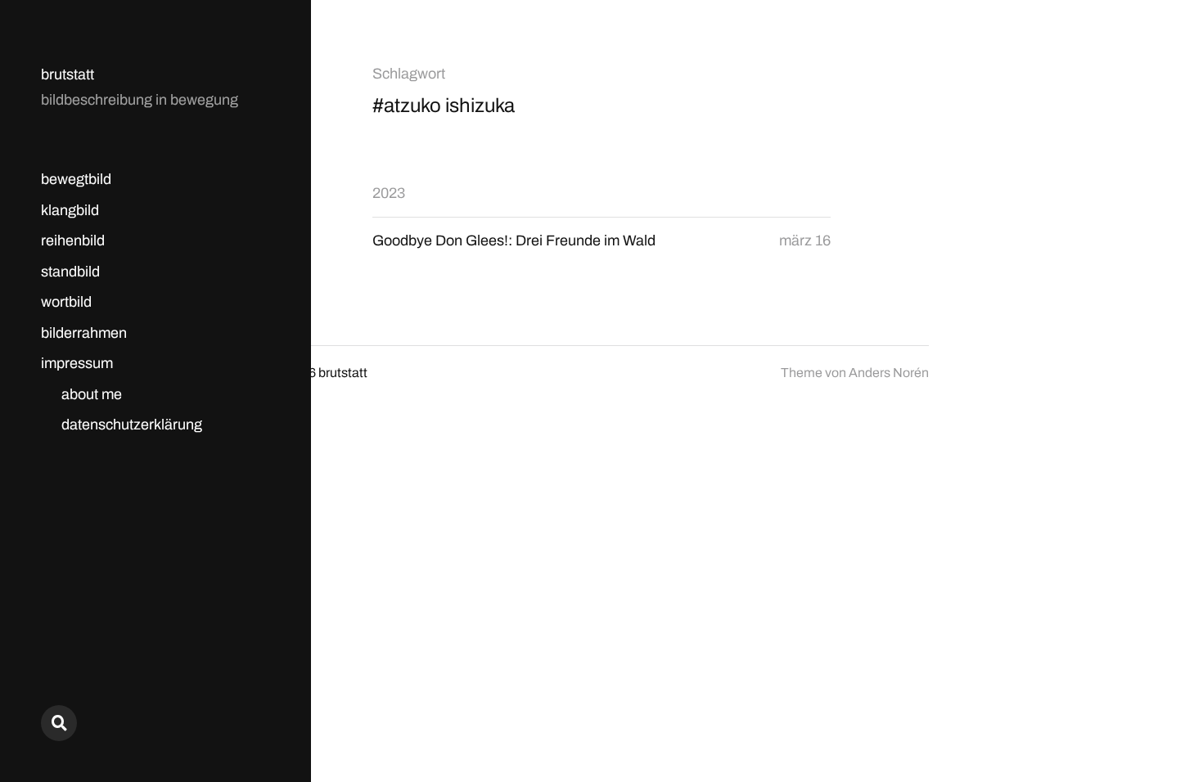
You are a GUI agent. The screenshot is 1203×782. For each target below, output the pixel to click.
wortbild (66, 302)
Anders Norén (889, 373)
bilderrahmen (84, 333)
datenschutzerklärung (131, 424)
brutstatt (67, 74)
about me (91, 394)
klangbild (70, 210)
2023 (388, 193)
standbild (70, 271)
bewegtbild (76, 179)
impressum (77, 363)
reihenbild (73, 240)
